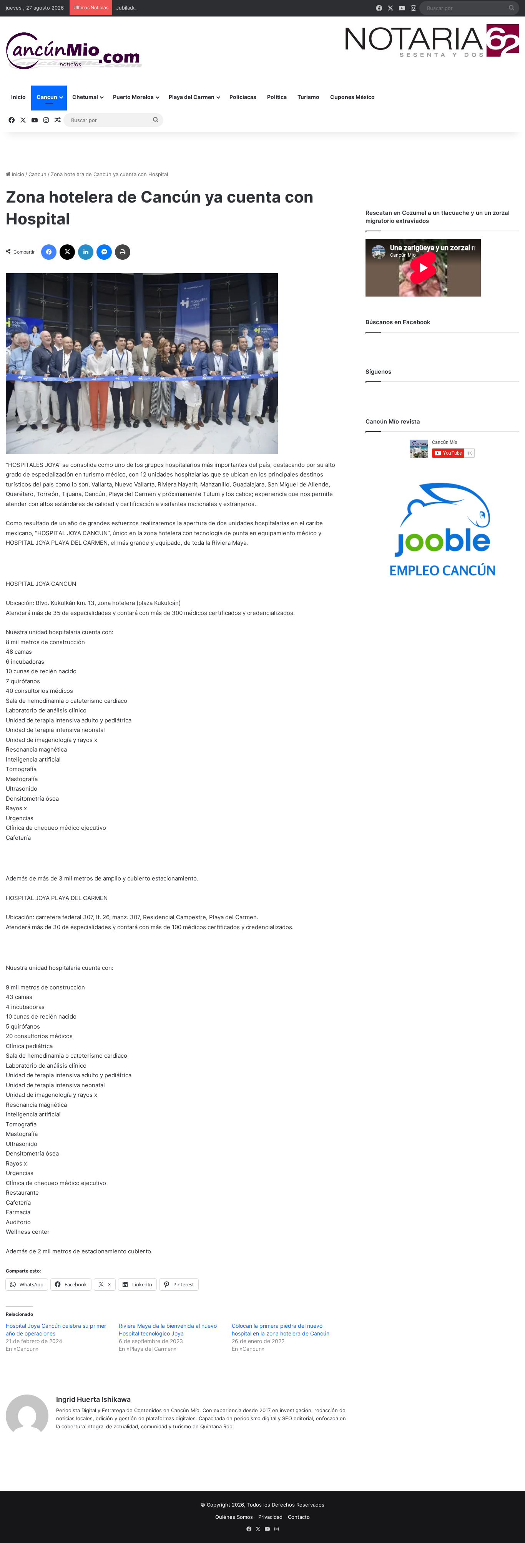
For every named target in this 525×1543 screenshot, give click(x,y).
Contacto (299, 1517)
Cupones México (352, 97)
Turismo (308, 97)
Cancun (47, 97)
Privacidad (270, 1517)
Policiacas (242, 97)
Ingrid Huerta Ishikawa (93, 1399)
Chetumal (85, 97)
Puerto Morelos (133, 97)
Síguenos (378, 371)
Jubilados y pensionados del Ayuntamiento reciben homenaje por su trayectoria (211, 8)
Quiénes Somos (234, 1517)
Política (277, 97)
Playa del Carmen (191, 97)
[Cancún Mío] (74, 51)
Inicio (18, 97)
